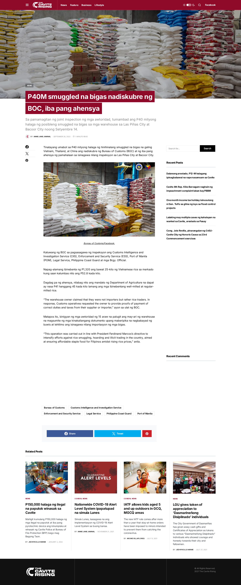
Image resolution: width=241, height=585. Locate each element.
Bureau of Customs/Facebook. (99, 243)
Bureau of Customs (54, 407)
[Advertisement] (99, 375)
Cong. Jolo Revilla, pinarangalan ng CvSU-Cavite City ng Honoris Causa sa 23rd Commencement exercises (189, 234)
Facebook (210, 4)
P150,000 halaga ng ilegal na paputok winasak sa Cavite (45, 508)
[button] (27, 5)
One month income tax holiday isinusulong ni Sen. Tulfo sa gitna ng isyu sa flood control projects (191, 204)
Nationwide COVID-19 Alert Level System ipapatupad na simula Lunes (96, 508)
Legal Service (93, 413)
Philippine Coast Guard (119, 413)
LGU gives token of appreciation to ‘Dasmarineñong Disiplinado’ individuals (191, 511)
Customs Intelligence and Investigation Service (96, 407)
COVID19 (78, 499)
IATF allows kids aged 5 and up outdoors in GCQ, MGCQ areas (143, 508)
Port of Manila (144, 413)
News (29, 85)
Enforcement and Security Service (62, 413)
